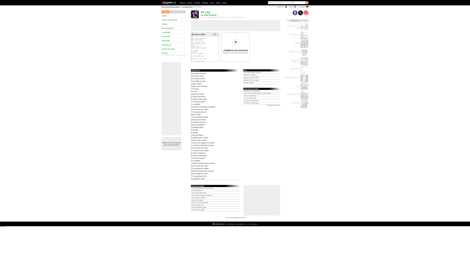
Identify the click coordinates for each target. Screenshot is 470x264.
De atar (165, 53)
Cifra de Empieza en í (197, 205)
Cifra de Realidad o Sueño (198, 207)
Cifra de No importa (197, 200)
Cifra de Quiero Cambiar (198, 198)
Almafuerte (294, 69)
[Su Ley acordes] (231, 217)
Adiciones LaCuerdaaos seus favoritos (171, 144)
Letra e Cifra (199, 34)
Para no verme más (169, 20)
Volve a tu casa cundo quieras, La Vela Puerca (257, 93)
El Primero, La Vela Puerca (251, 103)
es (245, 224)
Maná (297, 43)
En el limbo (166, 37)
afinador (197, 2)
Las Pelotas (294, 103)
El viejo (164, 24)
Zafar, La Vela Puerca (250, 96)
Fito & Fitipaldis (293, 94)
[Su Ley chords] (240, 217)
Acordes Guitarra (249, 82)
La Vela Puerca (187, 7)
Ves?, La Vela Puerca (250, 98)
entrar (292, 7)
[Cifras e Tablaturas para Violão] (169, 4)
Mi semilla (166, 41)
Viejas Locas (294, 52)
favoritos (205, 2)
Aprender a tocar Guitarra (251, 80)
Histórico (181, 12)
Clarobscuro (166, 45)
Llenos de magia (168, 49)
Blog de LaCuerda (251, 78)
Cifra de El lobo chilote (197, 210)
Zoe (297, 86)
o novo (212, 2)
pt (250, 224)
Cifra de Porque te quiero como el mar (202, 188)
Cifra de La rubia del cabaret (199, 202)
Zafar (164, 16)
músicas (182, 2)
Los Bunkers (294, 34)
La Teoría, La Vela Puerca (251, 100)
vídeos (218, 2)
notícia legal (230, 224)
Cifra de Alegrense (197, 190)
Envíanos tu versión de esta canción (235, 46)
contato (255, 224)
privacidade (239, 224)
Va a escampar (168, 28)
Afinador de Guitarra (250, 75)
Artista (173, 12)
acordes (190, 2)
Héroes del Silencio (294, 61)
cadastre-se (281, 7)
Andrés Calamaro (292, 77)
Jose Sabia (166, 32)
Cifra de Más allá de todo (198, 193)
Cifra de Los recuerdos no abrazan (201, 195)
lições (224, 2)
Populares (165, 12)
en (248, 224)
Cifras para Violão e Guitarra (171, 7)
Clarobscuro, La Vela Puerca (252, 91)
